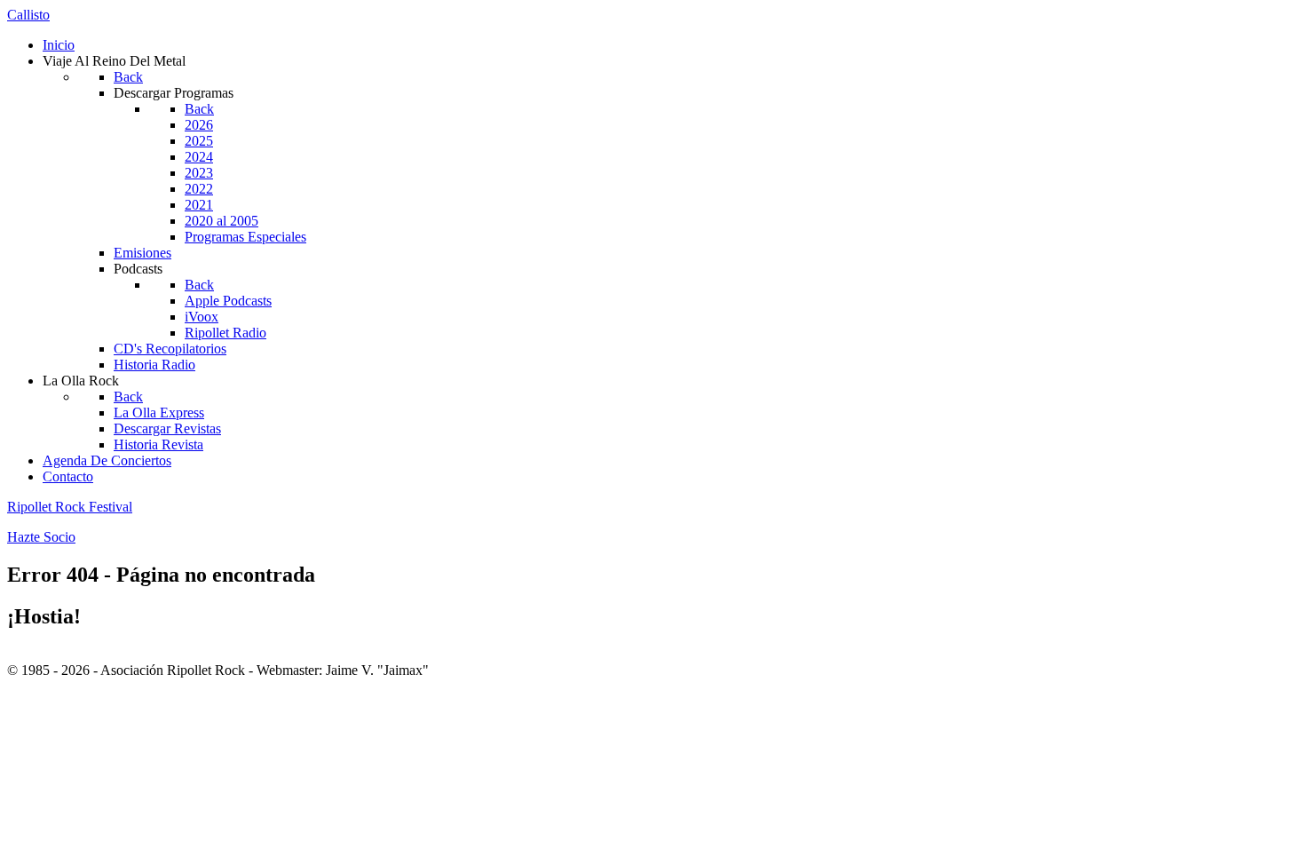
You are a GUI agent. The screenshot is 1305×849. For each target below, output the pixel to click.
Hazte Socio (41, 536)
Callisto (28, 14)
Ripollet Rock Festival (69, 506)
